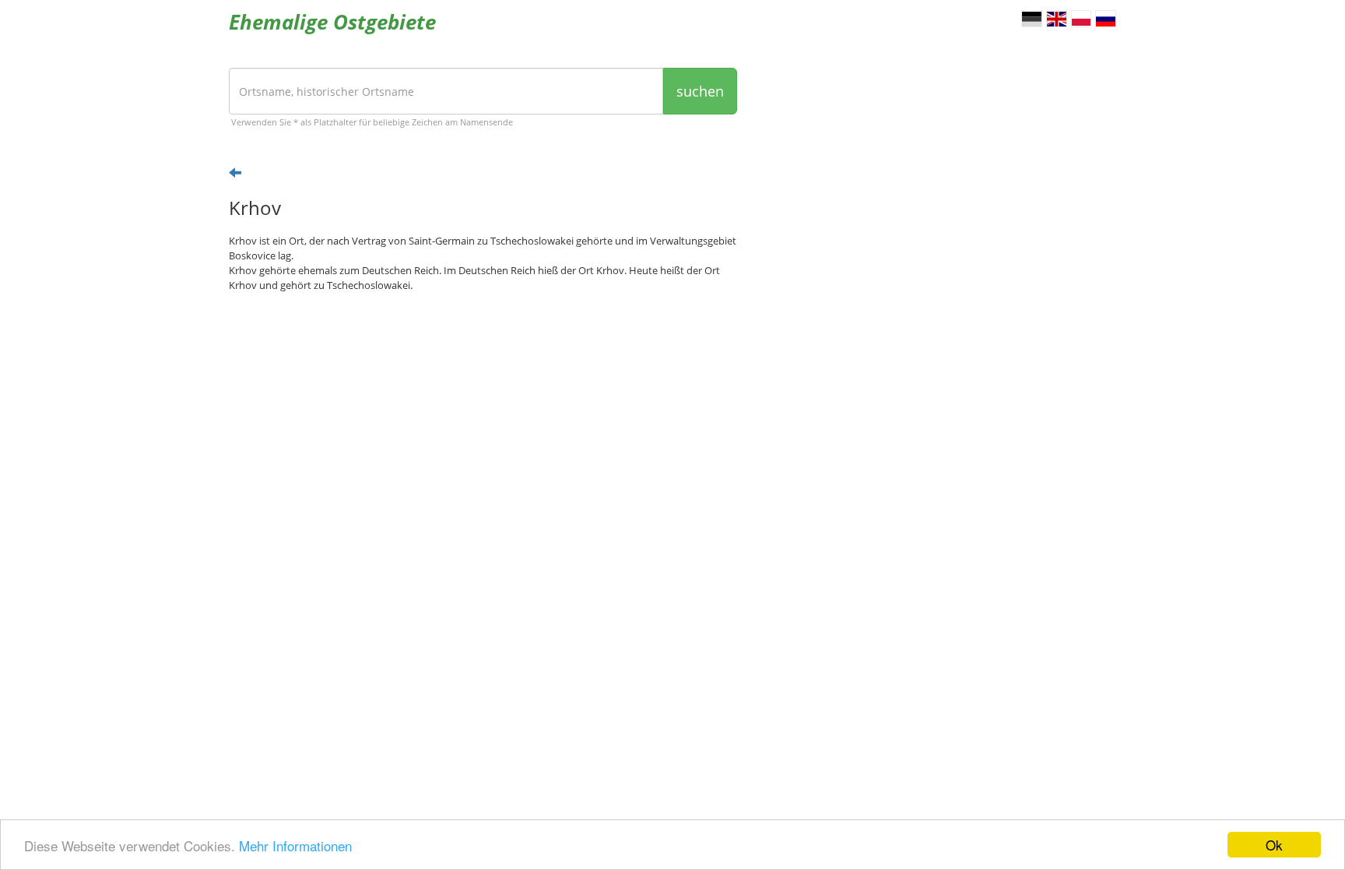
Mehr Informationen (295, 845)
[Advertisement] (483, 425)
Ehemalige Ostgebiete (332, 22)
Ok (1274, 844)
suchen (700, 91)
